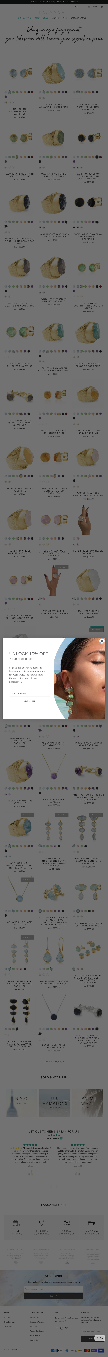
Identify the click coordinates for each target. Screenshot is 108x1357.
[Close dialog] (102, 641)
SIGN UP (29, 701)
